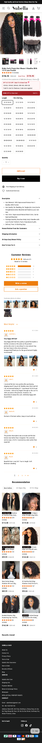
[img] (9, 331)
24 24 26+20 (19, 151)
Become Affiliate (7, 669)
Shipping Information (9, 234)
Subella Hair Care (7, 679)
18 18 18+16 (19, 129)
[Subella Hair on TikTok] (30, 725)
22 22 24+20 (7, 151)
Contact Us (5, 653)
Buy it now (21, 178)
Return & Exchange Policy (10, 689)
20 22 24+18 (31, 108)
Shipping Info (6, 682)
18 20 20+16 (19, 119)
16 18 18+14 (7, 119)
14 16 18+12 (31, 102)
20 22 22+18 (31, 119)
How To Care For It (8, 245)
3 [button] (22, 475)
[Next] (38, 62)
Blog (3, 672)
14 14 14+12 (31, 124)
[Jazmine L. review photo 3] (34, 361)
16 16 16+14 (7, 129)
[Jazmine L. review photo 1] (9, 361)
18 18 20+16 (19, 146)
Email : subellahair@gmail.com (11, 703)
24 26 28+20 (19, 113)
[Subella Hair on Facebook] (26, 725)
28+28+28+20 (8, 140)
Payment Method (7, 686)
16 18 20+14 (7, 108)
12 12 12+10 (19, 102)
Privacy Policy (6, 656)
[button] (7, 73)
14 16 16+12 (31, 113)
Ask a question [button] (21, 289)
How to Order (6, 666)
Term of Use (5, 659)
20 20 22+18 (31, 146)
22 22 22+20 (7, 135)
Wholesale (5, 692)
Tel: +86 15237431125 (8, 706)
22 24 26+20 (7, 113)
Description (6, 198)
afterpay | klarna (32, 79)
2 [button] (18, 475)
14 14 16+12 (32, 140)
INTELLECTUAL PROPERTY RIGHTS (12, 695)
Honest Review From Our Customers (14, 228)
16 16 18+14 (7, 146)
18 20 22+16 (19, 108)
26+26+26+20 (31, 135)
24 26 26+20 (19, 124)
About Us (4, 650)
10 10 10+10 (7, 102)
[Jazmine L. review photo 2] (22, 361)
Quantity (5, 158)
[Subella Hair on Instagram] (22, 725)
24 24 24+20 (19, 135)
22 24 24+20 (7, 124)
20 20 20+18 (31, 129)
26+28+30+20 (20, 140)
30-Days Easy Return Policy (11, 239)
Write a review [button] (21, 283)
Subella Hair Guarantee (9, 662)
